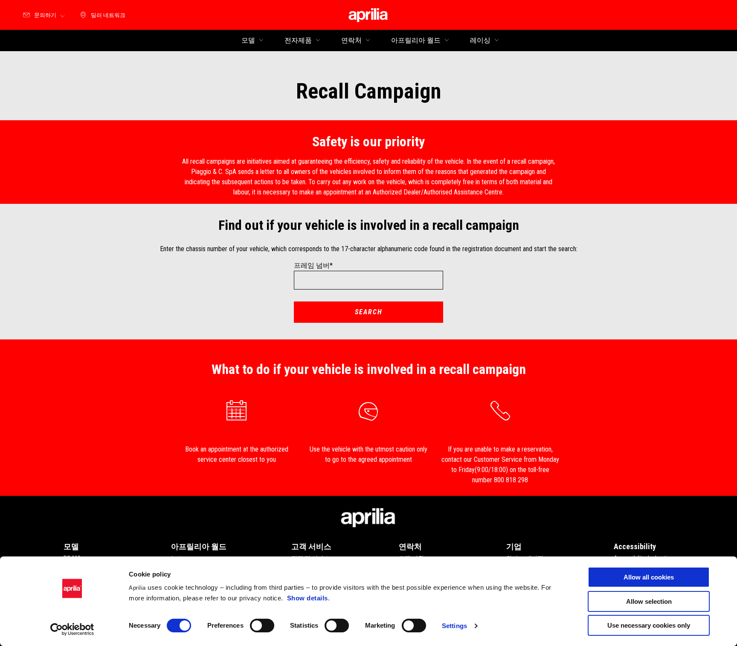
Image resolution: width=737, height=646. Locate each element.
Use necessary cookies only (648, 625)
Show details (307, 598)
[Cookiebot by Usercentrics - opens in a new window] (72, 629)
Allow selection (649, 601)
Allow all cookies (649, 577)
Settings (454, 625)
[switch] (262, 625)
